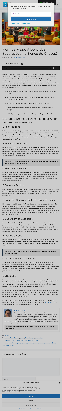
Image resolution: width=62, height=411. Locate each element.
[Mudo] (53, 68)
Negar (31, 400)
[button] (59, 382)
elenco (22, 338)
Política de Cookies (23, 408)
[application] (31, 68)
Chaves (7, 338)
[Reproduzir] (4, 68)
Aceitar (31, 396)
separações (39, 338)
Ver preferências (31, 405)
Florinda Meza (29, 338)
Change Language (31, 19)
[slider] (56, 67)
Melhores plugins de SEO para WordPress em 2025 (21, 340)
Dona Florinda (14, 338)
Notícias (7, 335)
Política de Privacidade (34, 408)
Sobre (41, 408)
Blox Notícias (48, 302)
